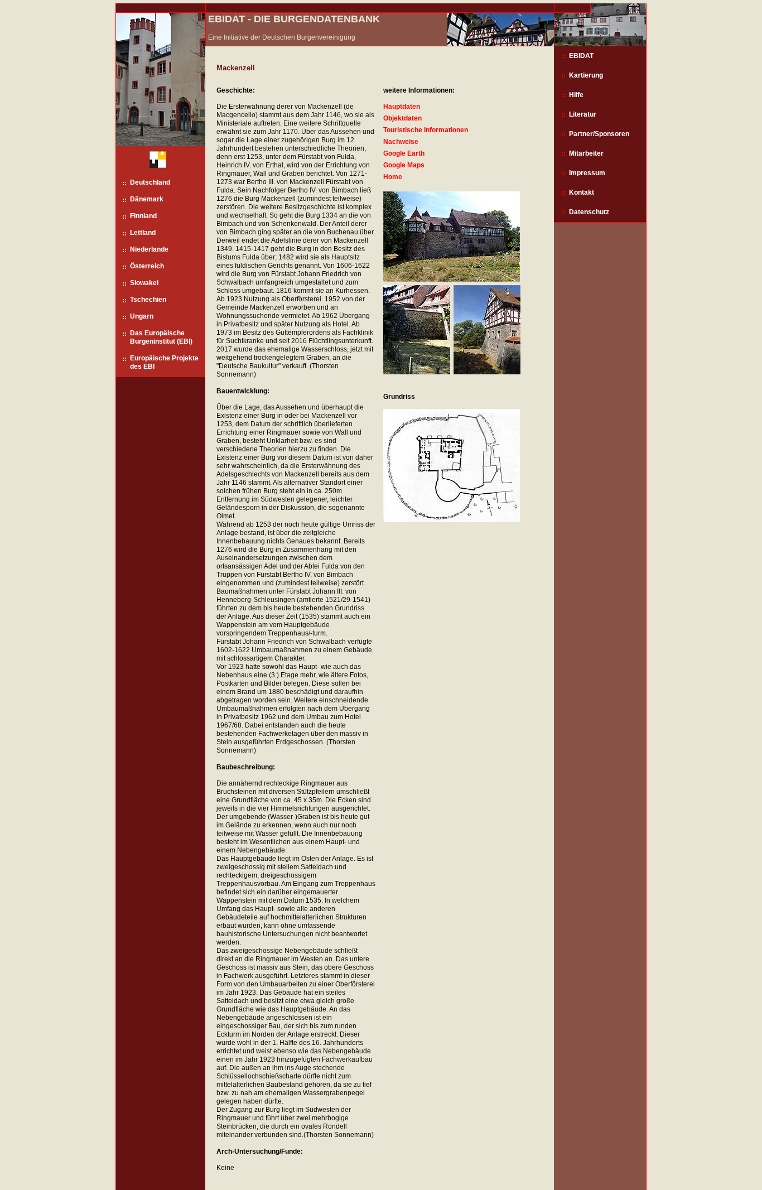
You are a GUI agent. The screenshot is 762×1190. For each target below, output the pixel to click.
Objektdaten (402, 118)
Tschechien (148, 299)
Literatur (582, 114)
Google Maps (404, 165)
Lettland (143, 233)
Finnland (143, 216)
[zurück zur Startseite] (154, 162)
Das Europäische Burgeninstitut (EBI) (161, 337)
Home (392, 177)
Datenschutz (589, 212)
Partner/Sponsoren (599, 134)
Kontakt (581, 192)
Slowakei (144, 283)
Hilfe (576, 95)
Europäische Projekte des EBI (164, 362)
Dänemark (146, 199)
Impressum (587, 173)
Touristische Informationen (425, 130)
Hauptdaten (401, 106)
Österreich (147, 266)
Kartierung (586, 75)
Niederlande (149, 249)
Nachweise (400, 142)
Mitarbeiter (586, 153)
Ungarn (141, 316)
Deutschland (150, 182)
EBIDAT (581, 56)
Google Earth (404, 153)
